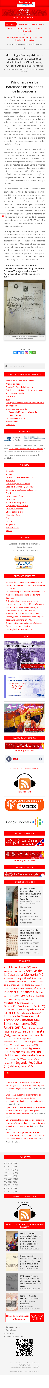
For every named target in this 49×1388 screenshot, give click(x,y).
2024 (10, 1169)
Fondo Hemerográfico (16, 502)
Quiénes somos (12, 1327)
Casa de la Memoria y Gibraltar (19, 486)
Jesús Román (12, 1031)
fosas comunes (20, 1023)
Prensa (9, 521)
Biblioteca (10, 396)
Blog (8, 399)
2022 (10, 1175)
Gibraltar (16, 1027)
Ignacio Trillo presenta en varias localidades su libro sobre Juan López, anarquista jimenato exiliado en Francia (25, 1110)
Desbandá (27, 1003)
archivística (10, 978)
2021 (10, 1178)
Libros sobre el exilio (15, 511)
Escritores (10, 493)
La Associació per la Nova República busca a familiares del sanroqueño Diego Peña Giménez (25, 594)
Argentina (25, 978)
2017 (10, 1191)
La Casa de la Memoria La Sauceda (21, 412)
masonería (30, 1045)
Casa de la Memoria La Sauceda (24, 990)
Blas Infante (36, 985)
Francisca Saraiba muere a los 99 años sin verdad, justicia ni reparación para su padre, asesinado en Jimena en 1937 (25, 616)
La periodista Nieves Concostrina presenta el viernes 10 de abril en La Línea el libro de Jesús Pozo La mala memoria (25, 1122)
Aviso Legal (13, 1371)
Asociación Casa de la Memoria (19, 387)
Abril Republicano (17, 967)
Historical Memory (36, 1028)
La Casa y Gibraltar (14, 415)
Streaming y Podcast (24, 750)
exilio (14, 1013)
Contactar (10, 424)
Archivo (9, 474)
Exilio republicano (31, 1013)
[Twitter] (22, 352)
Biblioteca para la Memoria (18, 483)
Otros (8, 518)
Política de (34, 1371)
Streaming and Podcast (24, 860)
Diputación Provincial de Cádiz (24, 1006)
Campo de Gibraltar (14, 988)
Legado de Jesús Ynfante (17, 505)
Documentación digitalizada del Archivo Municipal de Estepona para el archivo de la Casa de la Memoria (30, 1261)
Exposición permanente (16, 409)
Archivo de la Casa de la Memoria (20, 380)
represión (17, 1059)
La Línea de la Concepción (19, 1038)
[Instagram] (26, 352)
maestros (22, 1042)
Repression (29, 1059)
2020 (10, 1182)
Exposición (10, 499)
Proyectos (10, 524)
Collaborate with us (14, 1336)
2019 (10, 1185)
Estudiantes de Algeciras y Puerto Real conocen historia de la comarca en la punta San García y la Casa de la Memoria (25, 1135)
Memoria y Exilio (13, 515)
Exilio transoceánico (15, 496)
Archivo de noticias (14, 383)
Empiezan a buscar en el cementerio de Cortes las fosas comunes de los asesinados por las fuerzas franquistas (23, 1097)
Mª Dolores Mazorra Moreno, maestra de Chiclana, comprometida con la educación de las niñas (31, 1281)
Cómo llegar (10, 1330)
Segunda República (23, 1064)
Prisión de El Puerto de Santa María (24, 1055)
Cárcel (12, 999)
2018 (10, 1188)
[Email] (34, 352)
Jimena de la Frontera (27, 1035)
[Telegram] (15, 352)
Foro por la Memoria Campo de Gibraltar (25, 1074)
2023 (10, 1172)
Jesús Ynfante (24, 1033)
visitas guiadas (21, 1066)
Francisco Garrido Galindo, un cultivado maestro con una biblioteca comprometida (29, 1301)
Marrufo (18, 1045)
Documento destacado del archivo (21, 490)
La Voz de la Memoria (15, 418)
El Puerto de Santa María (16, 1009)
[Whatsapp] (30, 352)
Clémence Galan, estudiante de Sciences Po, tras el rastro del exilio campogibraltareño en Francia (24, 626)
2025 (10, 1166)
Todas (9, 530)
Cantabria (29, 989)
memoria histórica (17, 1048)
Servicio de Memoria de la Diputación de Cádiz (26, 449)
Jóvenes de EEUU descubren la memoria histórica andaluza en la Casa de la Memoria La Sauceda (25, 585)
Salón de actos (12, 527)
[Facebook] (19, 352)
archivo (20, 971)
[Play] (8, 759)
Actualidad (10, 471)
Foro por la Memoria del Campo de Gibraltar (22, 1018)
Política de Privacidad (22, 1371)
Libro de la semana (14, 508)
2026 (10, 1163)
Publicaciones (12, 421)
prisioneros (20, 1052)
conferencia (25, 995)
